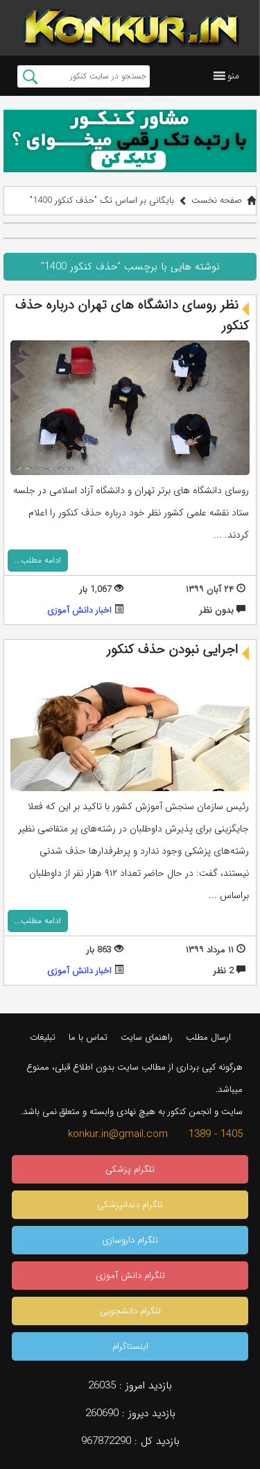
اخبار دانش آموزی (79, 610)
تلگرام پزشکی (130, 1169)
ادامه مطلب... (38, 560)
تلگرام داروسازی (130, 1240)
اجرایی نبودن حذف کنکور (173, 649)
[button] (233, 76)
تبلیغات (42, 1037)
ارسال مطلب (208, 1037)
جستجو (30, 76)
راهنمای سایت (147, 1037)
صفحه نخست (216, 200)
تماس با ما (88, 1037)
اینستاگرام (130, 1346)
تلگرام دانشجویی (130, 1311)
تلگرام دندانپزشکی (130, 1204)
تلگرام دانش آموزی (130, 1275)
